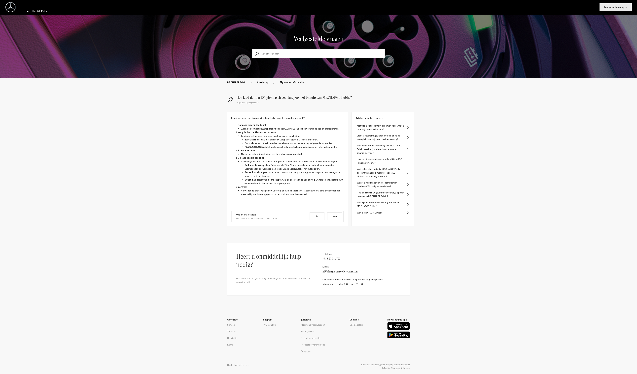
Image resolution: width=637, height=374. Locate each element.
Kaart (230, 344)
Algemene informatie (292, 82)
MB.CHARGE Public (236, 82)
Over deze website (310, 338)
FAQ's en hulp (269, 324)
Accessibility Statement (313, 344)
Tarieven (231, 331)
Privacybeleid (307, 331)
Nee (335, 216)
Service (231, 324)
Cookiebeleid (356, 324)
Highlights (232, 338)
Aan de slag (263, 82)
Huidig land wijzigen (237, 365)
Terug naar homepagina (615, 7)
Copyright (306, 351)
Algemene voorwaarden (313, 324)
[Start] (28, 7)
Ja (317, 216)
